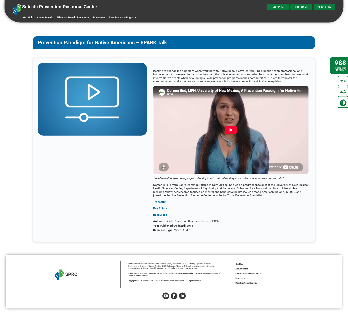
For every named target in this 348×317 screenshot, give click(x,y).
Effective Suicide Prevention (248, 273)
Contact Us (301, 6)
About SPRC (324, 6)
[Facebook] (174, 296)
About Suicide (45, 17)
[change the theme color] (343, 103)
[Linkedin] (182, 296)
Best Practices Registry (122, 17)
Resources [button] (99, 17)
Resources (240, 278)
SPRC (71, 274)
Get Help (28, 17)
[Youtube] (165, 296)
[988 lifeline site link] (339, 65)
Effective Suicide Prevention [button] (73, 17)
